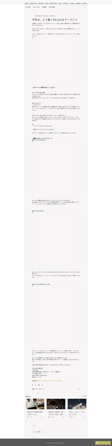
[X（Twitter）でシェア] (35, 385)
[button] (84, 7)
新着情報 (44, 6)
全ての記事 (28, 6)
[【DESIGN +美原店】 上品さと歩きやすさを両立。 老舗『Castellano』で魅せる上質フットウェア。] (56, 404)
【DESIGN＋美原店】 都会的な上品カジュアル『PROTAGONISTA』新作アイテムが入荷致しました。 (35, 413)
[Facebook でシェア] (32, 385)
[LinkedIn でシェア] (39, 385)
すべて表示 (84, 396)
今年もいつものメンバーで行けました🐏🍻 (76, 413)
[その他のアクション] (79, 16)
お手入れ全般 (52, 6)
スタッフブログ (36, 6)
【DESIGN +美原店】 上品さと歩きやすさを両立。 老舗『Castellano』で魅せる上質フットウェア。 (56, 413)
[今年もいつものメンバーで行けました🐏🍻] (77, 404)
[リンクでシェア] (42, 385)
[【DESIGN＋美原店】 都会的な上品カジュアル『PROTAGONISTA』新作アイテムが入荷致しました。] (35, 404)
